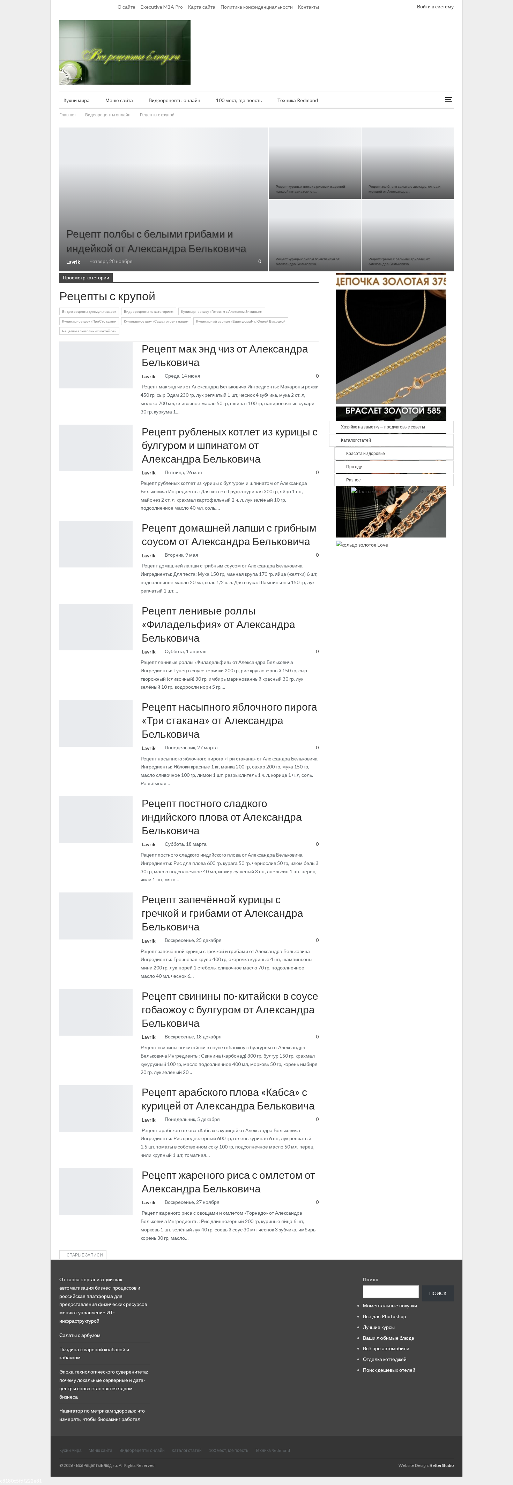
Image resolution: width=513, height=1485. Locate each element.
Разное (353, 479)
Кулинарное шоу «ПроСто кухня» (89, 321)
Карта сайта (201, 7)
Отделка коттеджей (385, 1359)
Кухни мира (77, 100)
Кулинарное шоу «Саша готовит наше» (156, 321)
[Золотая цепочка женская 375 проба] (391, 338)
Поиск (370, 1279)
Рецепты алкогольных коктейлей (89, 331)
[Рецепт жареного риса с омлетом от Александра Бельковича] (96, 1191)
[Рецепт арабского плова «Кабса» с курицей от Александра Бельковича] (96, 1108)
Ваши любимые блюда (388, 1338)
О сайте (126, 7)
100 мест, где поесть (239, 100)
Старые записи (84, 1255)
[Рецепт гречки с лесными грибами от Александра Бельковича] (407, 235)
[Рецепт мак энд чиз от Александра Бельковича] (96, 365)
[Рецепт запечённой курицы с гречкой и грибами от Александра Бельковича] (96, 915)
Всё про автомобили (386, 1348)
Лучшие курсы (379, 1327)
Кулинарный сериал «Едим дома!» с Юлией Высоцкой (240, 321)
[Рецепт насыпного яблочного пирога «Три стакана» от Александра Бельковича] (96, 723)
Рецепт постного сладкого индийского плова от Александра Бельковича (222, 816)
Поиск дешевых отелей (389, 1370)
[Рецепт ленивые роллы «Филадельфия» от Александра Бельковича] (96, 627)
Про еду (354, 466)
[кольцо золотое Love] (362, 544)
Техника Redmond (297, 100)
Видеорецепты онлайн (174, 100)
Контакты (308, 7)
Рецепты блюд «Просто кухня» (61, 128)
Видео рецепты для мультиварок (89, 311)
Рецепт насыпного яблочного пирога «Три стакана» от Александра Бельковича (229, 720)
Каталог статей (356, 440)
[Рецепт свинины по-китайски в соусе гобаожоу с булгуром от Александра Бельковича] (96, 1012)
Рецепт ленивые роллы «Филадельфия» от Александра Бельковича (218, 624)
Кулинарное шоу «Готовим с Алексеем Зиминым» (221, 311)
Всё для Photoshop (384, 1316)
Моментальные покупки (390, 1305)
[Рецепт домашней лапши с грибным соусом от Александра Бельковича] (96, 544)
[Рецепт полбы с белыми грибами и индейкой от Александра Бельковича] (164, 199)
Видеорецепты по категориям (148, 311)
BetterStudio (442, 1465)
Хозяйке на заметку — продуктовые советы (383, 427)
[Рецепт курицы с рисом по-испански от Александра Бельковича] (315, 235)
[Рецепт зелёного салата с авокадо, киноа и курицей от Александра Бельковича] (407, 163)
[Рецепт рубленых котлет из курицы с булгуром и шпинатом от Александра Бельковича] (96, 448)
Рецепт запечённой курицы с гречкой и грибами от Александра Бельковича (222, 913)
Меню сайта (119, 100)
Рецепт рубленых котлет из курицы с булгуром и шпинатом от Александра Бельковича (230, 445)
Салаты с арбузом (80, 1335)
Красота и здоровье (365, 453)
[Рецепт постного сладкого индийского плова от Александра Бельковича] (96, 819)
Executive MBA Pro (162, 7)
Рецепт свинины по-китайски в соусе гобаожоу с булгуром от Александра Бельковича (230, 1009)
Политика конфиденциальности (257, 7)
